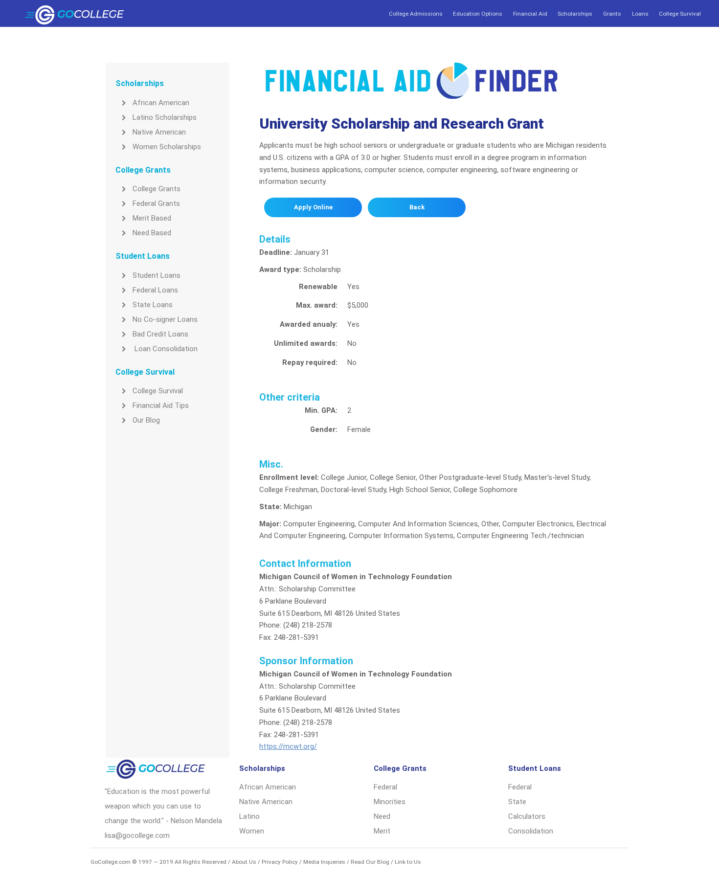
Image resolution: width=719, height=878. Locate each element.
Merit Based (152, 218)
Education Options (477, 13)
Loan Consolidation (165, 348)
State (517, 801)
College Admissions (416, 13)
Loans (640, 13)
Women (251, 831)
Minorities (389, 801)
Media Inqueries (324, 861)
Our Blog (146, 420)
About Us (244, 861)
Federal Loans (155, 290)
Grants (612, 13)
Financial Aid (530, 13)
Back (417, 207)
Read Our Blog (370, 861)
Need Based (152, 232)
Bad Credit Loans (160, 334)
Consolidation (530, 831)
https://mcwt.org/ (288, 746)
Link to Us (408, 861)
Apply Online (313, 207)
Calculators (526, 816)
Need (382, 816)
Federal (385, 787)
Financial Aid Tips (161, 405)
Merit (382, 831)
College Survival (680, 13)
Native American (159, 132)
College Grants (156, 188)
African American (161, 102)
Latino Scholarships (165, 117)
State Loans (153, 304)
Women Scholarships (167, 146)
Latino (249, 816)
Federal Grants (156, 203)
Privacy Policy (280, 861)
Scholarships (575, 13)
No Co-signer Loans (165, 319)
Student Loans (156, 275)
